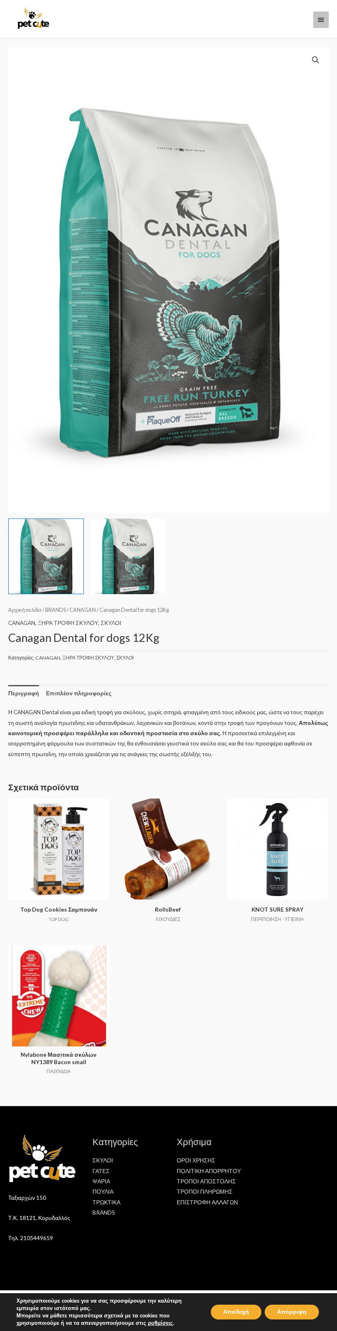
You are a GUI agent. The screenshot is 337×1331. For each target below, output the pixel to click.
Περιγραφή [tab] (23, 693)
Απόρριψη (292, 1312)
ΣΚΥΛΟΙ (111, 622)
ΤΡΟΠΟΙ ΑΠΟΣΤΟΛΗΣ (206, 1181)
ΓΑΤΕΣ (101, 1170)
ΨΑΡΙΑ (101, 1181)
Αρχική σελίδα (25, 610)
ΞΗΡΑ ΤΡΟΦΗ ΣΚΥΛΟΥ (68, 622)
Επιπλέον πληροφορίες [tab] (78, 693)
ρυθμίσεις (160, 1323)
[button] (315, 60)
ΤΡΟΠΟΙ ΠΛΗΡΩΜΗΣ (205, 1191)
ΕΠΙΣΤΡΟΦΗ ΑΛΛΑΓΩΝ (207, 1202)
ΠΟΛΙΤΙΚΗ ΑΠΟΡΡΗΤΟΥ (209, 1170)
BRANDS (55, 610)
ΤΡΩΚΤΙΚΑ (106, 1202)
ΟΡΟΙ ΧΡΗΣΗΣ (196, 1160)
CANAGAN (82, 610)
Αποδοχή (236, 1312)
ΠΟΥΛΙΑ (102, 1191)
